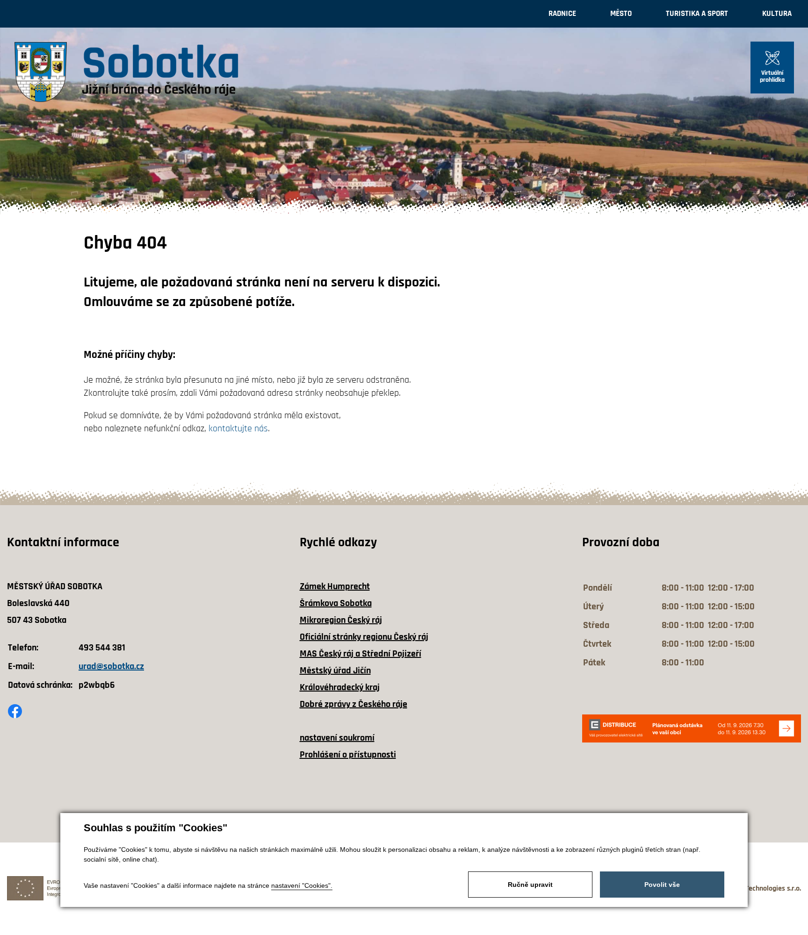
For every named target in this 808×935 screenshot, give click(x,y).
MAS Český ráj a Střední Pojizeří (360, 654)
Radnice (562, 13)
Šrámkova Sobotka (336, 603)
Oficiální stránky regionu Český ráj (364, 637)
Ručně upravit (530, 884)
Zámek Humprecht (335, 586)
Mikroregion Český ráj (341, 620)
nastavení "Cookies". (301, 885)
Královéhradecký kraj (340, 687)
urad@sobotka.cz (111, 666)
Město (621, 13)
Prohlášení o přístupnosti (348, 755)
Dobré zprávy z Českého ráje (353, 704)
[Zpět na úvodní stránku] (126, 72)
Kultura (777, 13)
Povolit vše (662, 884)
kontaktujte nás (238, 428)
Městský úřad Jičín (335, 670)
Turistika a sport (697, 13)
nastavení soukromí (337, 738)
